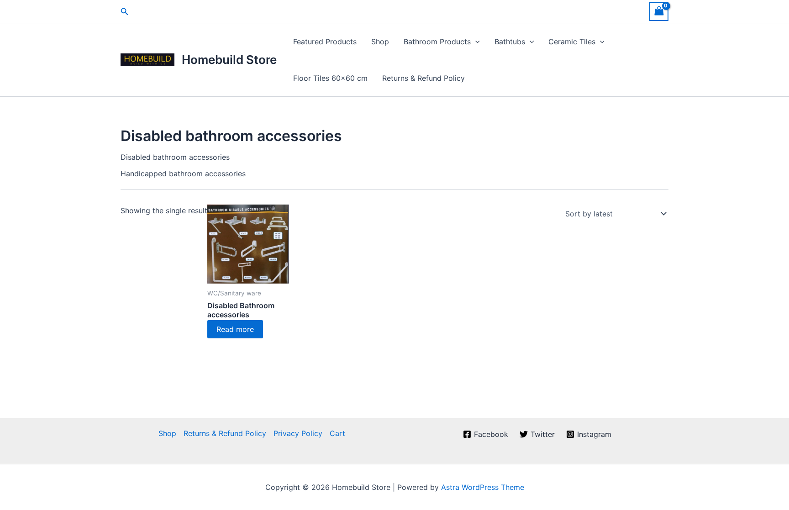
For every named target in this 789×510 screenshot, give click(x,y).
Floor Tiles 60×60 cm (330, 78)
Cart (337, 433)
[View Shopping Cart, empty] (658, 11)
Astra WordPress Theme (482, 487)
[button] (125, 11)
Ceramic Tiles (571, 41)
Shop (380, 41)
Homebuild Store (229, 60)
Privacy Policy (298, 433)
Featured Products (325, 41)
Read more (235, 329)
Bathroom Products (437, 41)
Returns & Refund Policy (423, 78)
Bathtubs (509, 41)
